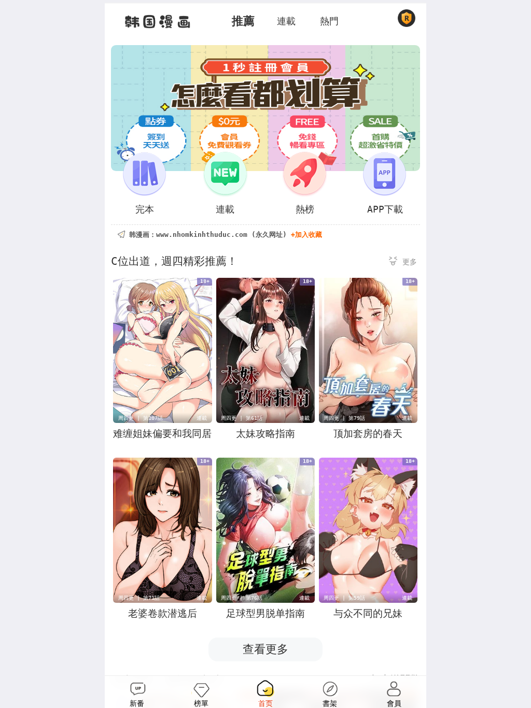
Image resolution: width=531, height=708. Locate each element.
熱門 (329, 21)
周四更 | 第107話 (140, 418)
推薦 (243, 21)
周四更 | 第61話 (241, 418)
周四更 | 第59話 (344, 598)
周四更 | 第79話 (344, 418)
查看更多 (265, 649)
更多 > (403, 262)
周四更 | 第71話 (139, 598)
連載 (286, 21)
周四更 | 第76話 (241, 598)
